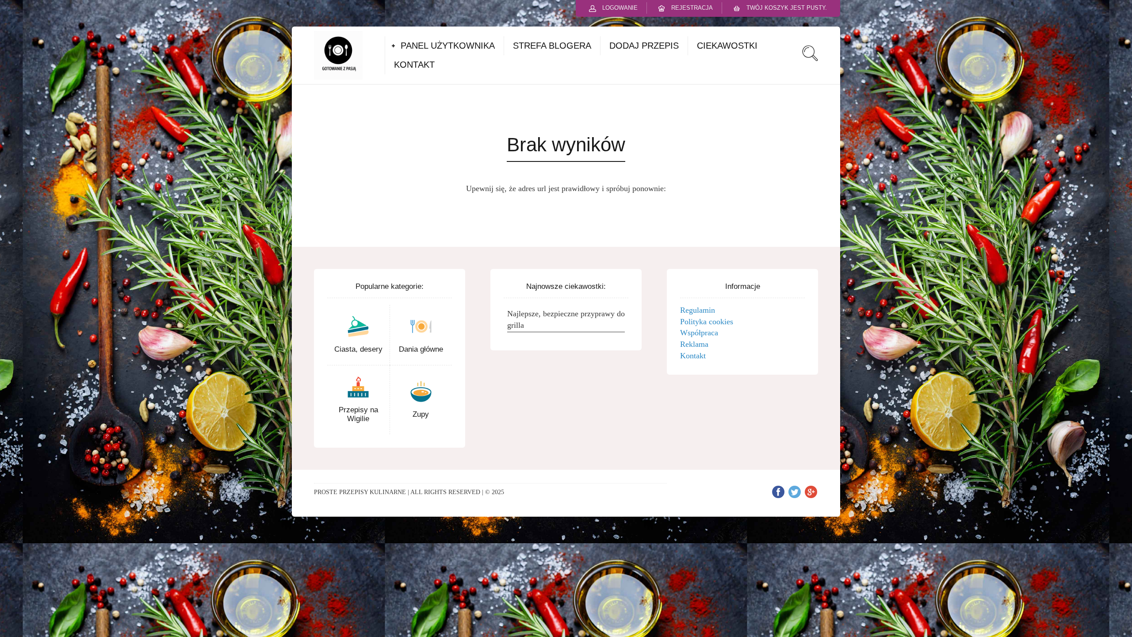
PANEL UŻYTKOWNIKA (448, 45)
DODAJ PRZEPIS (644, 45)
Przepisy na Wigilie (358, 414)
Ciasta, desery (358, 349)
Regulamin (697, 310)
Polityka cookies (706, 321)
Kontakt (693, 355)
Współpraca (699, 332)
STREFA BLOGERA (552, 45)
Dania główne (421, 349)
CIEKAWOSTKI (727, 45)
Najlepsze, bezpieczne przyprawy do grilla (566, 319)
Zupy (421, 414)
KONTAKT (414, 64)
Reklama (694, 344)
